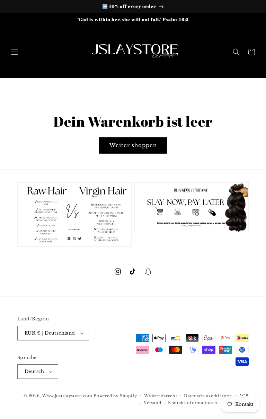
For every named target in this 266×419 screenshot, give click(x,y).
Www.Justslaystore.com (67, 395)
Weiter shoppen (133, 145)
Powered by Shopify (115, 395)
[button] (14, 52)
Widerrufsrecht (160, 395)
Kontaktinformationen (193, 402)
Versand (152, 402)
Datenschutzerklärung (208, 395)
